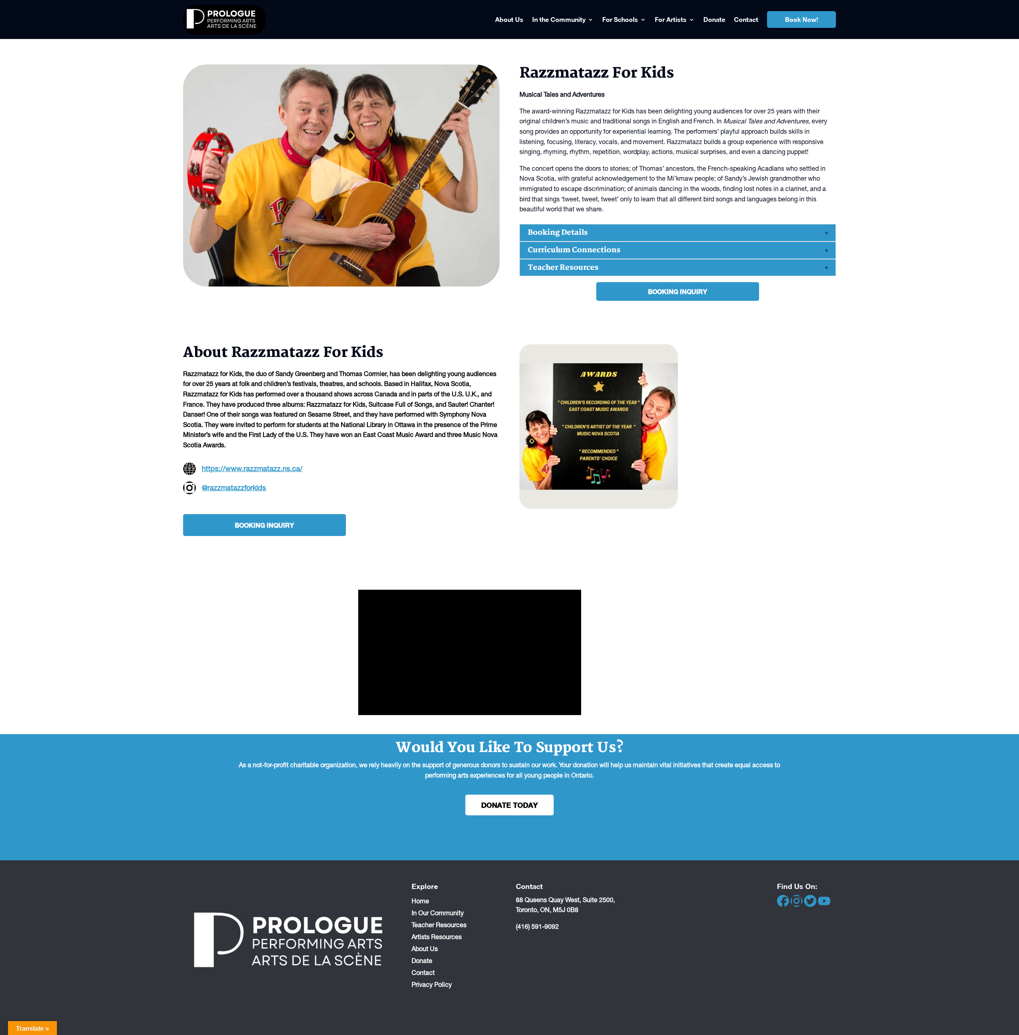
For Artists (671, 19)
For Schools (620, 19)
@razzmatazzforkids (234, 487)
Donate (714, 19)
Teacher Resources (439, 924)
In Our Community (438, 912)
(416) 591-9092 (537, 926)
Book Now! (801, 19)
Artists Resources (437, 936)
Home (420, 900)
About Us (509, 19)
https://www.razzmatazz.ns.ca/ (252, 468)
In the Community (559, 19)
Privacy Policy (432, 984)
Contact (746, 19)
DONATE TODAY (509, 805)
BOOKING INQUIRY (677, 291)
